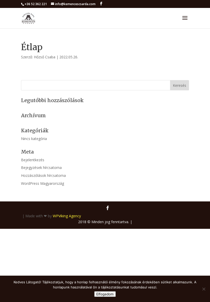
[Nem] (203, 289)
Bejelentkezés (32, 159)
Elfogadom (105, 294)
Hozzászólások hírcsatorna (43, 175)
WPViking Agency (67, 215)
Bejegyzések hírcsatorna (41, 167)
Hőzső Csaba (44, 57)
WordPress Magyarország (42, 183)
